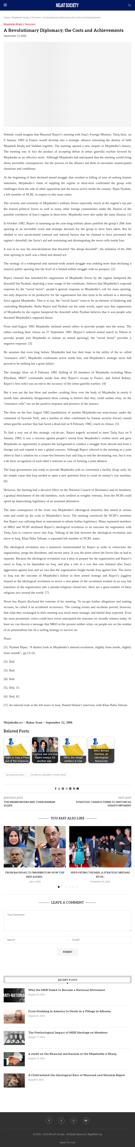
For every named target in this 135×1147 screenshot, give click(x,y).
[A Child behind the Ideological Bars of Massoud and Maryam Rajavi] (14, 1080)
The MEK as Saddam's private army (48, 775)
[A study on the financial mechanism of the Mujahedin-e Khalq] (14, 1059)
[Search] (129, 5)
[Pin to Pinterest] (63, 788)
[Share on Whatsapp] (67, 788)
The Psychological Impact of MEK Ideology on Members (68, 1032)
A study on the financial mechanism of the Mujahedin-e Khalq (72, 1054)
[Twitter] (61, 1120)
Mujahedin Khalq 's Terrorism (26, 17)
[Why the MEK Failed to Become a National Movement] (14, 995)
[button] (8, 857)
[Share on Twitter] (59, 788)
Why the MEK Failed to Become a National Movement (66, 990)
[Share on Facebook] (55, 788)
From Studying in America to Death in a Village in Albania (69, 1011)
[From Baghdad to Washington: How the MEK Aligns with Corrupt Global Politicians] (35, 846)
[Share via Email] (77, 788)
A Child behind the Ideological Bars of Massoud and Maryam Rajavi (76, 1075)
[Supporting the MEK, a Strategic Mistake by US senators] (100, 846)
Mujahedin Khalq (15, 775)
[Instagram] (73, 1120)
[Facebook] (49, 1120)
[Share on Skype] (74, 788)
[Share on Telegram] (70, 788)
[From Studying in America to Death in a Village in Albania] (14, 1017)
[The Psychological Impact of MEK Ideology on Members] (14, 1038)
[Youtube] (86, 1120)
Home (7, 17)
